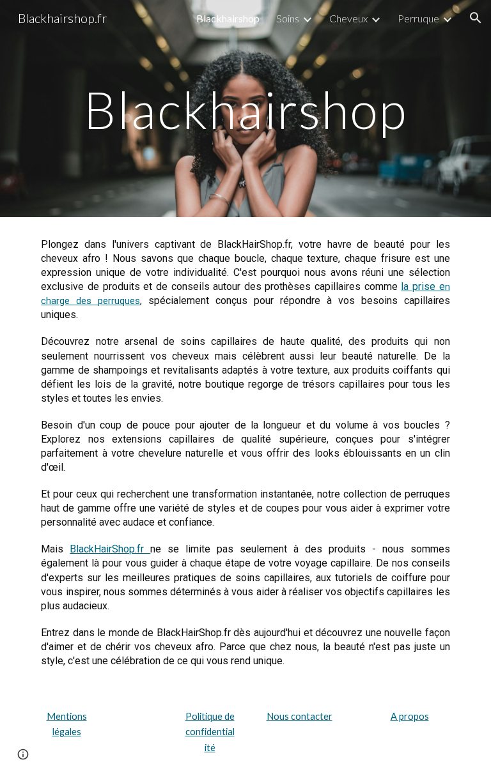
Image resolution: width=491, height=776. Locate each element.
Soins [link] (287, 18)
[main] (245, 108)
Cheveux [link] (348, 18)
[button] (475, 18)
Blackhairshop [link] (228, 18)
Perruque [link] (418, 18)
